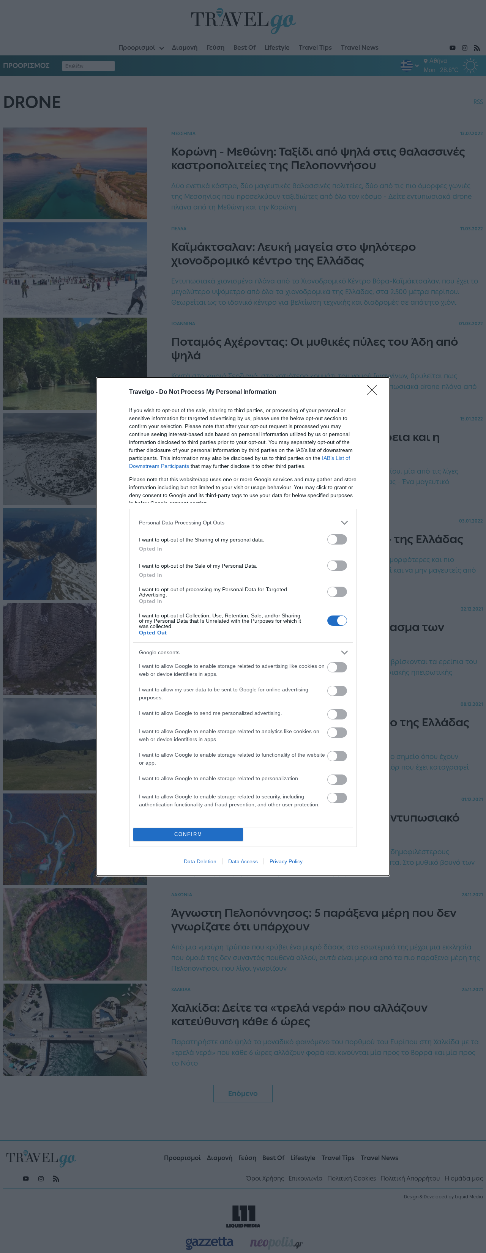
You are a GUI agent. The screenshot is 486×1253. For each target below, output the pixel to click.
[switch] (337, 539)
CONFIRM (188, 834)
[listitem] (243, 523)
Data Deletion (200, 861)
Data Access (243, 861)
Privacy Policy (286, 861)
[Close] (374, 392)
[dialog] (243, 627)
